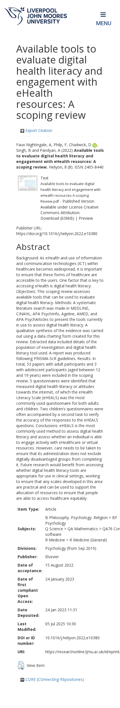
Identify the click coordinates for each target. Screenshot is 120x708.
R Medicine (55, 540)
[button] (21, 665)
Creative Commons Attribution (69, 209)
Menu (103, 23)
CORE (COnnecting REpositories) (54, 679)
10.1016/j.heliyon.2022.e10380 (72, 637)
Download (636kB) (57, 218)
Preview (86, 218)
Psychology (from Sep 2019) (70, 548)
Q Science (54, 528)
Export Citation (38, 130)
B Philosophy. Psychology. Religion (76, 517)
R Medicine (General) (88, 540)
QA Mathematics (83, 528)
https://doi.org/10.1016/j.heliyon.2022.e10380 (56, 233)
